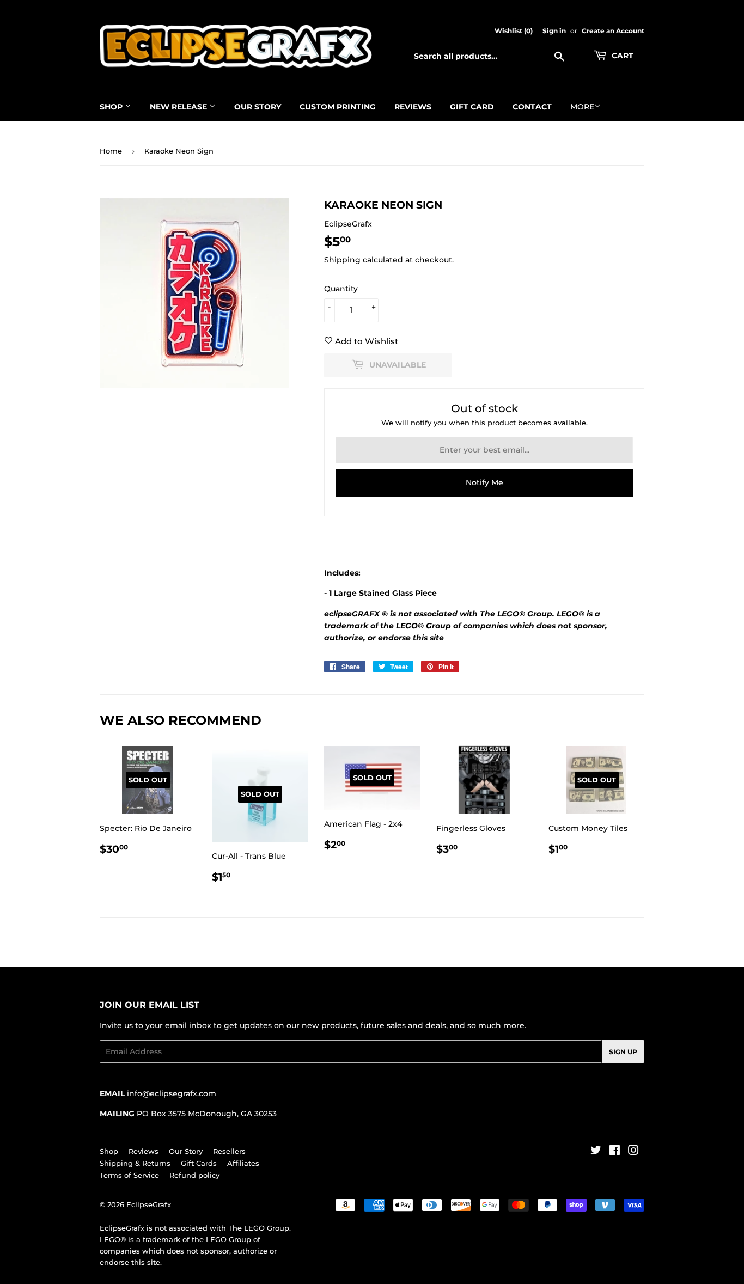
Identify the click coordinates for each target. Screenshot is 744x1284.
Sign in (554, 31)
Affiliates (243, 1163)
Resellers (229, 1151)
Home (111, 150)
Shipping (342, 260)
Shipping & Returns (135, 1163)
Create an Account (613, 31)
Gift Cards (199, 1163)
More (582, 107)
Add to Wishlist (365, 341)
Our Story (257, 107)
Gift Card (472, 107)
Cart (621, 55)
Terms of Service (129, 1175)
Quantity (341, 289)
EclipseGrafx (148, 1204)
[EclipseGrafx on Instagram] (633, 1152)
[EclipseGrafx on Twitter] (595, 1152)
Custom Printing (338, 107)
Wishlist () (514, 31)
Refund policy (194, 1175)
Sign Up (623, 1052)
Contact (532, 107)
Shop (112, 107)
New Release (179, 107)
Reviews (412, 107)
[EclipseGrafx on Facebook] (614, 1152)
